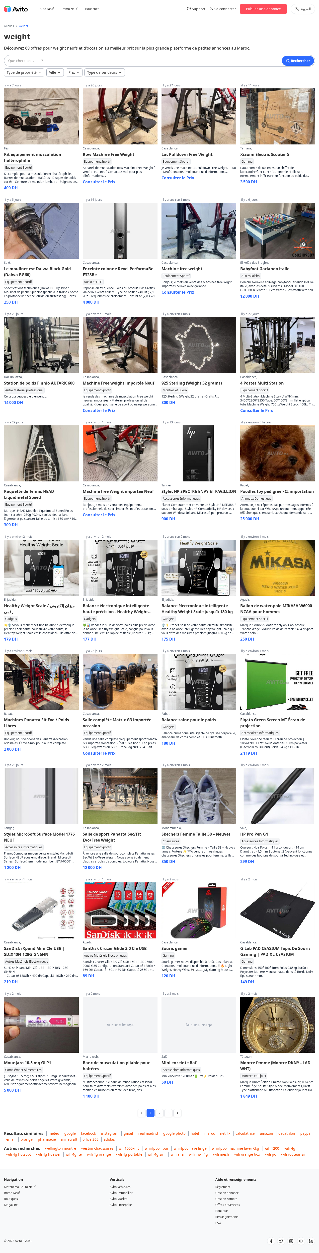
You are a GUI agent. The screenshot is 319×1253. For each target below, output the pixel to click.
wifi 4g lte (74, 1154)
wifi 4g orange (99, 1154)
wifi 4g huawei (48, 1154)
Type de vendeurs (102, 72)
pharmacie (47, 1139)
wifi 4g (289, 1148)
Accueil (9, 26)
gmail (128, 1133)
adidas (109, 1139)
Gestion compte (226, 1199)
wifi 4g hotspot (18, 1154)
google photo (174, 1133)
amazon (266, 1133)
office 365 (90, 1139)
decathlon (286, 1133)
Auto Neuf (47, 9)
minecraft (69, 1139)
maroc (209, 1133)
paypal (306, 1133)
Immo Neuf (69, 9)
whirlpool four (156, 1148)
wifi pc (270, 1154)
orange (27, 1139)
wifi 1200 (271, 1148)
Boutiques (92, 9)
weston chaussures (97, 1148)
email (10, 1139)
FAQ (218, 1223)
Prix (72, 72)
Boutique (221, 1211)
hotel (195, 1133)
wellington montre (60, 1148)
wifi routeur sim (294, 1154)
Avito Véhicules (120, 1187)
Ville (52, 72)
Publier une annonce (263, 8)
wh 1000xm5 (129, 1148)
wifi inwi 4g (198, 1154)
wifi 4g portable (129, 1154)
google (70, 1133)
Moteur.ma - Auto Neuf (19, 1187)
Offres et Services (227, 1205)
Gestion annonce (227, 1193)
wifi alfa (177, 1154)
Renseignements (227, 1217)
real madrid (148, 1133)
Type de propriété (22, 72)
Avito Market (118, 1199)
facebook (88, 1133)
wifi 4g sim (156, 1154)
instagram (109, 1133)
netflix (225, 1133)
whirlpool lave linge (190, 1148)
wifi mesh (221, 1154)
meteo (54, 1133)
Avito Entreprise (121, 1205)
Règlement (222, 1187)
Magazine (11, 1205)
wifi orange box (247, 1154)
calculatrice (245, 1133)
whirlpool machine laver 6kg (235, 1148)
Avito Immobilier (121, 1193)
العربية (306, 8)
